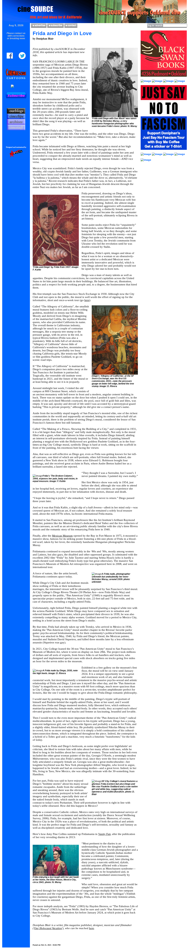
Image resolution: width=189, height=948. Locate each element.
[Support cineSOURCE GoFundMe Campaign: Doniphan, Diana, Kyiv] (146, 80)
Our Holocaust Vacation (48, 928)
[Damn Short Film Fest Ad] (146, 159)
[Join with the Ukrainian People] (179, 154)
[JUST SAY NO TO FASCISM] (164, 151)
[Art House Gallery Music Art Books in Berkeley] (157, 154)
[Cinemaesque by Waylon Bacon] (16, 80)
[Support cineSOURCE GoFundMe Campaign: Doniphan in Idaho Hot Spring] (168, 154)
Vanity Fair (104, 834)
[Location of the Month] (16, 86)
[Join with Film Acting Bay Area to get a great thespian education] (168, 80)
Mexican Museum (62, 535)
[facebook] (11, 58)
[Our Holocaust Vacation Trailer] (146, 154)
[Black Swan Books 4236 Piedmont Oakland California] (164, 78)
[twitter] (21, 58)
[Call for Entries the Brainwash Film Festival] (179, 80)
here (86, 300)
